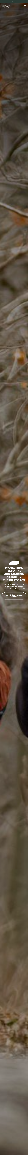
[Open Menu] (25, 6)
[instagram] (15, 1)
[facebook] (12, 1)
